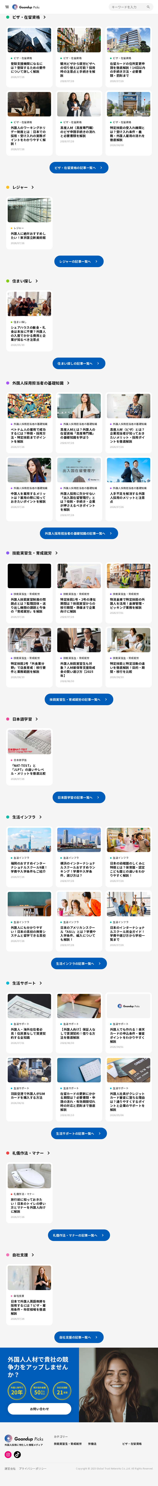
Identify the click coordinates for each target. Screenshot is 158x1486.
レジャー (20, 187)
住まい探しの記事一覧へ (75, 363)
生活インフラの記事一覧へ (75, 963)
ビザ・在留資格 (26, 17)
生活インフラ (24, 817)
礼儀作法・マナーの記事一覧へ (75, 1235)
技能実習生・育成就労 (32, 553)
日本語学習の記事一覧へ (75, 797)
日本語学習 (22, 719)
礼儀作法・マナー (28, 1153)
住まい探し (22, 281)
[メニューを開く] (7, 7)
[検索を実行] (148, 7)
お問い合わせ (39, 1409)
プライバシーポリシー (33, 1468)
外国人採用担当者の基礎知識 (38, 383)
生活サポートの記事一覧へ (75, 1133)
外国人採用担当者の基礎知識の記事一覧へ (75, 533)
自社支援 (20, 1255)
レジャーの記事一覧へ (75, 261)
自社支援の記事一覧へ (75, 1337)
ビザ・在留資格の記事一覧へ (75, 167)
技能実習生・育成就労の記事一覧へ (75, 699)
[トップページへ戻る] (25, 7)
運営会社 (10, 1468)
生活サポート (24, 983)
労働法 (92, 1444)
